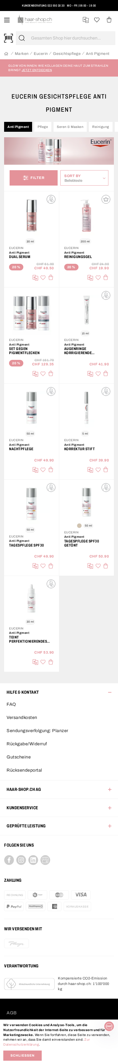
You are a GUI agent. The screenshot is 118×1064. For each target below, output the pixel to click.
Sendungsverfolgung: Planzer (37, 730)
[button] (11, 8)
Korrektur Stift (79, 449)
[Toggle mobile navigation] (7, 20)
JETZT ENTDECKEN (37, 70)
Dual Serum (19, 257)
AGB (12, 1012)
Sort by (74, 176)
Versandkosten (22, 717)
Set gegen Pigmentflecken (24, 351)
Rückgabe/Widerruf (27, 743)
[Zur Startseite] (6, 54)
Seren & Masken (70, 127)
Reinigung (100, 127)
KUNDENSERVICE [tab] (22, 807)
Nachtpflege (21, 449)
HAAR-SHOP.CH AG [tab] (24, 789)
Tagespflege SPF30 (26, 545)
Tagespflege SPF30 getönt (81, 543)
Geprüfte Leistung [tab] (26, 826)
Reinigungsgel (78, 257)
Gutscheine (19, 757)
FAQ (11, 704)
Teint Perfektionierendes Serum (28, 639)
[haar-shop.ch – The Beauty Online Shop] (35, 20)
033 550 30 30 (56, 5)
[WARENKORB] (109, 19)
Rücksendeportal (24, 770)
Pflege (43, 127)
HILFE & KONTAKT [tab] (23, 692)
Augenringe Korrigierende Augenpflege (78, 351)
